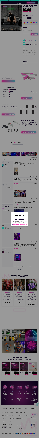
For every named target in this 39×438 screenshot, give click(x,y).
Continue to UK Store (23, 224)
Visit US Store (16, 224)
